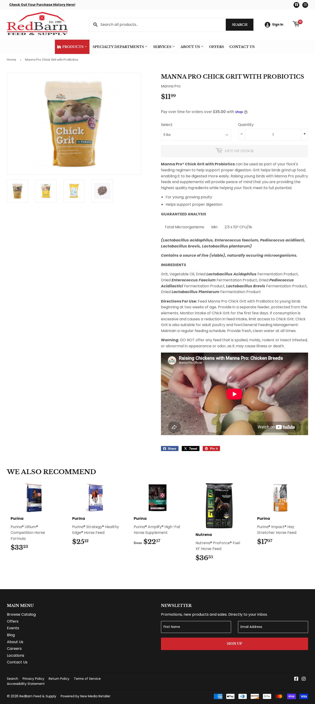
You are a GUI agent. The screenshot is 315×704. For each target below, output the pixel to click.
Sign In (277, 24)
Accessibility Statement (26, 683)
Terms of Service (87, 678)
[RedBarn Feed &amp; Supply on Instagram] (304, 679)
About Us (191, 47)
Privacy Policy (33, 678)
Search (242, 25)
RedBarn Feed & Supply (37, 696)
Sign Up (234, 644)
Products (72, 47)
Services (162, 47)
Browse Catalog (21, 614)
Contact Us (242, 47)
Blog (11, 635)
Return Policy (59, 678)
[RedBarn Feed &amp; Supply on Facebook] (296, 679)
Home (11, 59)
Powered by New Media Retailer (85, 696)
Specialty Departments (119, 47)
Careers (14, 648)
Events (13, 628)
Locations (15, 655)
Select (166, 124)
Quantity (246, 124)
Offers (216, 47)
